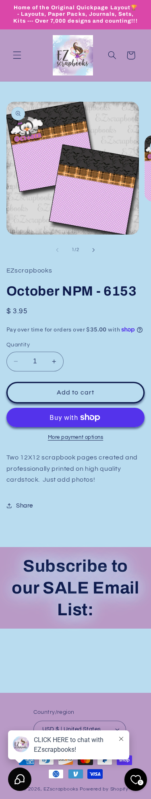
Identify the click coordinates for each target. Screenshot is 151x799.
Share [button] (24, 506)
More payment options (75, 437)
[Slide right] (94, 250)
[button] (17, 55)
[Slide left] (57, 250)
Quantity (18, 345)
